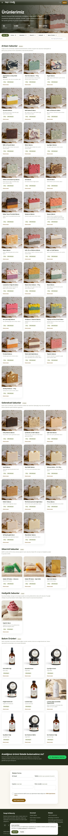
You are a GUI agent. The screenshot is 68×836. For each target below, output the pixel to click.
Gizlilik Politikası (6, 831)
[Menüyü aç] (2, 2)
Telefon (44, 776)
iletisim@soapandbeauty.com (55, 820)
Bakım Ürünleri (52, 35)
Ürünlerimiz (33, 822)
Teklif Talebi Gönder (19, 800)
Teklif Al (64, 2)
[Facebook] (8, 825)
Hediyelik (41, 35)
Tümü (5, 35)
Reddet (22, 832)
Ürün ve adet (41, 784)
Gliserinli (32, 35)
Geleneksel (22, 35)
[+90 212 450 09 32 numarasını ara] (60, 2)
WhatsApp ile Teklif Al (53, 817)
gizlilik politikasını (22, 828)
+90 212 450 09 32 (52, 815)
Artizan (13, 35)
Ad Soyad (14, 776)
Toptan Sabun (33, 815)
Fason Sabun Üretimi (35, 817)
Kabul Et (15, 832)
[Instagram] (4, 825)
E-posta (17, 784)
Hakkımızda (33, 820)
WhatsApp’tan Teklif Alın (58, 757)
